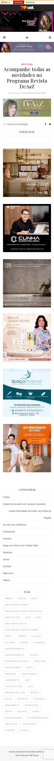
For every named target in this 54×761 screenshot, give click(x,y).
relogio (22, 711)
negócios (23, 699)
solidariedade (13, 718)
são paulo (11, 724)
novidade (39, 699)
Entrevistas (9, 531)
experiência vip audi (16, 661)
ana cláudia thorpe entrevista (23, 611)
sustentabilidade (37, 718)
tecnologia (29, 724)
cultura (10, 642)
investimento (30, 674)
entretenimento (14, 655)
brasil (8, 636)
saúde (36, 711)
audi (39, 617)
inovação (10, 674)
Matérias (7, 552)
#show (22, 598)
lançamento (12, 680)
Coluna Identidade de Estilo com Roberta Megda (30, 514)
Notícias (27, 64)
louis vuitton (13, 686)
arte (28, 617)
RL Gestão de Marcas (35, 751)
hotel (29, 667)
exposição (40, 661)
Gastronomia (13, 667)
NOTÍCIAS (19, 2)
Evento (34, 655)
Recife (8, 711)
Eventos (7, 538)
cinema (22, 636)
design (24, 642)
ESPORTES (30, 2)
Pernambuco (12, 705)
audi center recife (16, 623)
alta (34, 598)
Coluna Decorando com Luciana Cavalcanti (24, 503)
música (35, 692)
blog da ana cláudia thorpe (21, 630)
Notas (6, 559)
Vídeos (6, 580)
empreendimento (15, 648)
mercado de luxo (15, 692)
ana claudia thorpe (16, 605)
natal (8, 699)
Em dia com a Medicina (14, 524)
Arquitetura (12, 617)
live (27, 680)
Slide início (8, 573)
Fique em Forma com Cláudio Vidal (20, 545)
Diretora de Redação (17, 124)
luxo (30, 686)
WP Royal (34, 755)
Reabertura (32, 705)
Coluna (6, 496)
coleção (36, 636)
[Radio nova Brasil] (27, 51)
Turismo (10, 730)
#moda (9, 598)
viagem (24, 730)
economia (39, 642)
